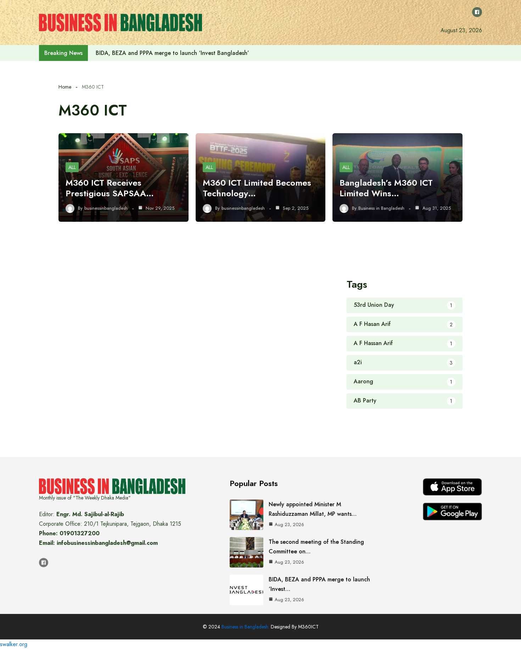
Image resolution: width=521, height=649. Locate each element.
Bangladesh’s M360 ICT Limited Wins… (386, 187)
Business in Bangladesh (381, 208)
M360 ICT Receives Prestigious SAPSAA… (110, 187)
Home (64, 86)
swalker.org (13, 644)
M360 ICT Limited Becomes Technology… (257, 187)
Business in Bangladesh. (245, 626)
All (72, 167)
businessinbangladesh (106, 208)
